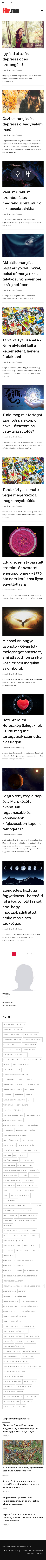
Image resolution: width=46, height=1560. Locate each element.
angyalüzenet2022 (28, 1311)
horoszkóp (8, 1341)
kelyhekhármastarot (12, 1246)
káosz (30, 1100)
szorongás (29, 1090)
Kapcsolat (31, 1554)
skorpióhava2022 (10, 1215)
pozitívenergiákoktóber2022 (15, 1361)
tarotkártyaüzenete (12, 1190)
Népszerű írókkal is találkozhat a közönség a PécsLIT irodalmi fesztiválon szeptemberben (22, 1517)
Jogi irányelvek (25, 1551)
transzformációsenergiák (14, 1135)
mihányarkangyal (11, 1301)
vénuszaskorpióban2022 (13, 1115)
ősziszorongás (9, 1080)
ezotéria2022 (30, 1341)
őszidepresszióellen (32, 1060)
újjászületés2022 (10, 1200)
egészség (19, 1095)
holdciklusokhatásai (12, 1381)
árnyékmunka (9, 1165)
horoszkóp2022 (34, 1366)
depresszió (8, 1095)
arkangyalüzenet (10, 1311)
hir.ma (10, 1546)
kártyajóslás (9, 1185)
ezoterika (21, 1407)
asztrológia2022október (14, 1371)
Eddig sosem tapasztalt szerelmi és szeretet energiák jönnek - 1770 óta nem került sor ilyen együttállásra (23, 573)
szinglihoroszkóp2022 (12, 1321)
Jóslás (6, 1180)
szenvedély (36, 1205)
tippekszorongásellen (13, 1034)
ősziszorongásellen (12, 1060)
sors (5, 1236)
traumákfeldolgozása (25, 1130)
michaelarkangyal (29, 1301)
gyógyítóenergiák (11, 1150)
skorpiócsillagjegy (28, 1215)
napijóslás (33, 1175)
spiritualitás (8, 1256)
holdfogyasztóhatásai (13, 1391)
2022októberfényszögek (13, 1346)
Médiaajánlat (38, 1551)
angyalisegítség (10, 1306)
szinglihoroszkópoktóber (14, 1316)
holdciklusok (30, 1381)
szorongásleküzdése (33, 1039)
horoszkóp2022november (25, 1221)
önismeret (7, 1221)
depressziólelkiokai (21, 1065)
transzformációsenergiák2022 (16, 1205)
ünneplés (35, 1236)
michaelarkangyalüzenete (14, 1296)
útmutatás (36, 1251)
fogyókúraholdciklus (13, 1397)
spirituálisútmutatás (20, 1195)
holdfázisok (8, 1407)
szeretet (22, 1291)
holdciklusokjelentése (13, 1376)
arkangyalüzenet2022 (29, 1306)
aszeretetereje (9, 1291)
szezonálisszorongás (12, 1085)
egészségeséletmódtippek (14, 1024)
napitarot (15, 1180)
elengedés (7, 1226)
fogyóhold (27, 1402)
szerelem (29, 1095)
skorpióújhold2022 (11, 1140)
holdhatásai (8, 1386)
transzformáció (31, 1271)
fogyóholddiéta (24, 1386)
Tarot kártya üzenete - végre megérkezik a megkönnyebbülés (21, 495)
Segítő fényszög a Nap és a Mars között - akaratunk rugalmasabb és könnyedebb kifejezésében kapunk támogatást (22, 812)
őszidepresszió (25, 1080)
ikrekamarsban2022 (11, 1356)
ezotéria (7, 1155)
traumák (23, 1175)
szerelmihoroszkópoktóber (15, 1331)
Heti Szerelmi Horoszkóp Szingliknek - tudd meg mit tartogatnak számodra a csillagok (22, 731)
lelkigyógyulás (10, 1175)
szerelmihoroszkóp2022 (13, 1336)
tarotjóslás (28, 1180)
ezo (14, 1155)
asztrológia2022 (33, 1115)
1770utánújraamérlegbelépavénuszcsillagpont (23, 1286)
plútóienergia (9, 1145)
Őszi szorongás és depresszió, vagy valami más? (23, 124)
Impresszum (13, 1551)
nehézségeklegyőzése (19, 1236)
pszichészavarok (32, 1085)
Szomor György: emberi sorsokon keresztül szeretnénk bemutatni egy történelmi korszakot (20, 1484)
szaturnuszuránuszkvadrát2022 (17, 1210)
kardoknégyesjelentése (27, 1185)
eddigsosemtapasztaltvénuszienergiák (20, 1276)
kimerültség (34, 1170)
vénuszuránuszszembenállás (15, 1105)
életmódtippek (31, 1034)
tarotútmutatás (31, 1246)
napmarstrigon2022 (11, 1351)
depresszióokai (28, 1050)
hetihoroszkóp (32, 1336)
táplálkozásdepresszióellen (15, 1075)
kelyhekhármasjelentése (13, 1241)
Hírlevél (40, 1554)
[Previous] (10, 954)
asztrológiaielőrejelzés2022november (19, 1231)
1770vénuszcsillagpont (13, 1281)
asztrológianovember (13, 1120)
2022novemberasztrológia (14, 1170)
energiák (22, 1155)
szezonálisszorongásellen (15, 1055)
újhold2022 (8, 1130)
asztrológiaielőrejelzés (13, 1125)
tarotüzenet (29, 1190)
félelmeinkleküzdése (30, 1150)
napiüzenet (8, 1251)
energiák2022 (27, 1356)
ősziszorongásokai (11, 1045)
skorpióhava (27, 1140)
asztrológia (32, 1125)
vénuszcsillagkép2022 (12, 1271)
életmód (7, 1065)
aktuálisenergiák (24, 1165)
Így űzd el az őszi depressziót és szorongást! (16, 59)
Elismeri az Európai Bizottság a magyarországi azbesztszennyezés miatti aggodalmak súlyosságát (20, 1428)
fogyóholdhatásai (11, 1402)
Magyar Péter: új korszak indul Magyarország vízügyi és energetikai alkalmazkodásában (20, 1500)
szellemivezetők (22, 1251)
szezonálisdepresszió (12, 1090)
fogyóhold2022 (31, 1397)
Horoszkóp (20, 747)
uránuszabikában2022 (12, 1110)
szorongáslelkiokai (12, 1070)
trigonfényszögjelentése (14, 1366)
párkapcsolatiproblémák (14, 1100)
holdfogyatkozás (26, 1145)
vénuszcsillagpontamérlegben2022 (18, 1261)
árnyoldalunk (26, 1160)
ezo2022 (19, 1341)
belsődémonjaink (10, 1160)
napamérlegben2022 (31, 1351)
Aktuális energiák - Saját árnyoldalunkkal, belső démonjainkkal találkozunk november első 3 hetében (21, 273)
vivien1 (11, 70)
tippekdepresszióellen (12, 1029)
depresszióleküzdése (12, 1039)
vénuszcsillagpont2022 (13, 1266)
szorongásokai (29, 1045)
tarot (6, 1195)
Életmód (19, 70)
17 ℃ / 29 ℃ (8, 2)
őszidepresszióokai (11, 1050)
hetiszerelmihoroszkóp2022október (18, 1326)
